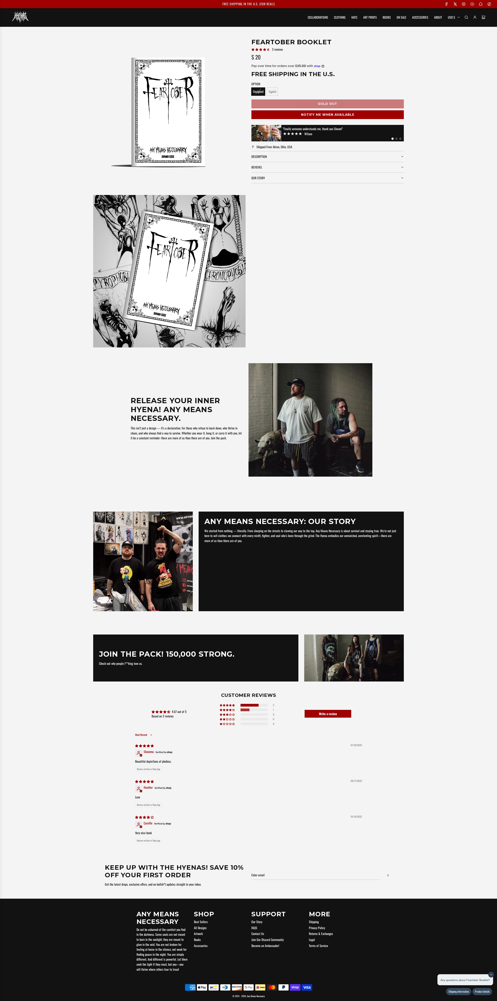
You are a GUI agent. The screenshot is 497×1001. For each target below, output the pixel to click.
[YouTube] (472, 4)
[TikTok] (489, 4)
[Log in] (475, 17)
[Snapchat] (480, 4)
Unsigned (258, 91)
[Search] (466, 17)
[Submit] (388, 875)
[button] (392, 139)
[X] (455, 4)
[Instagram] (463, 4)
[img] (144, 745)
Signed (272, 91)
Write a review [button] (328, 713)
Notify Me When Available (327, 115)
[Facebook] (446, 4)
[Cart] (483, 17)
